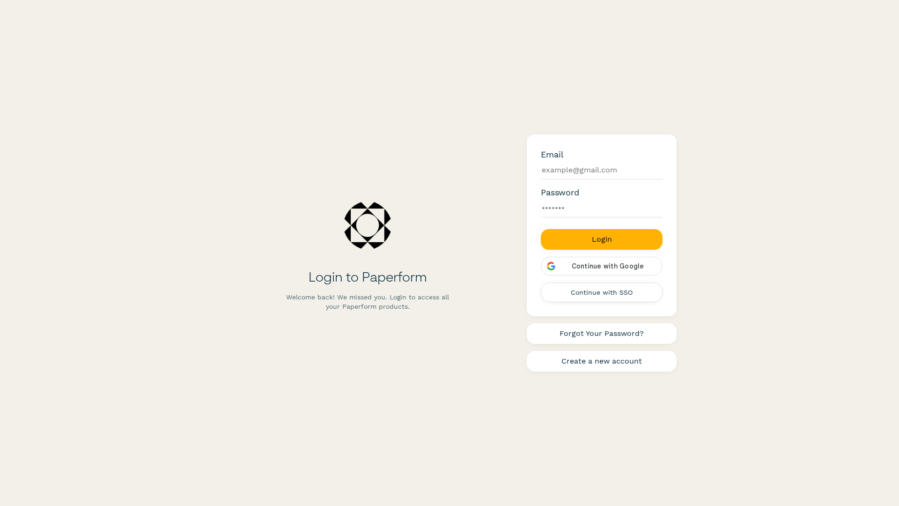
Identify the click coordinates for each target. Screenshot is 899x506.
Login (602, 239)
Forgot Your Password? (602, 333)
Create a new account (601, 361)
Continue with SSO (602, 292)
